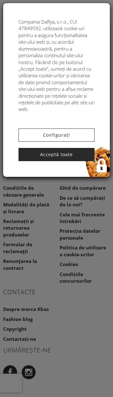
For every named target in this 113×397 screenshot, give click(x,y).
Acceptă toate (56, 154)
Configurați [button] (56, 135)
